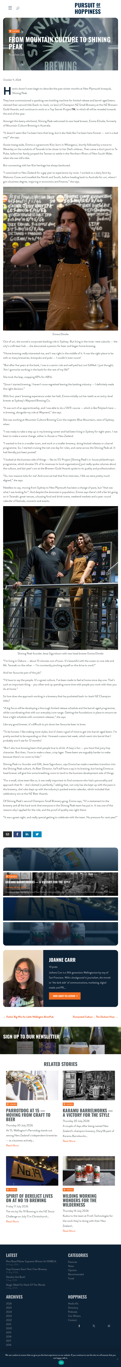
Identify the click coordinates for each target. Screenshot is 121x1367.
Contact (72, 1320)
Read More (12, 1145)
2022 (9, 1320)
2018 (8, 1337)
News (71, 1266)
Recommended (76, 1274)
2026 (9, 1303)
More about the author (64, 996)
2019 (8, 1332)
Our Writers (74, 1316)
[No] (117, 1359)
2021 (8, 1324)
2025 (9, 1308)
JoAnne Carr (18, 54)
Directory (73, 1308)
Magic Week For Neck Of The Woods (25, 1284)
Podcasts (72, 1312)
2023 (9, 1316)
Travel (71, 1278)
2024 (9, 1312)
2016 (8, 1345)
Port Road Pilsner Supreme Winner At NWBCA (31, 1261)
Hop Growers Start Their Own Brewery (26, 1269)
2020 (9, 1328)
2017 (8, 1341)
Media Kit (73, 1303)
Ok (61, 1362)
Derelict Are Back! (15, 1277)
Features (15, 31)
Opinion (72, 1270)
